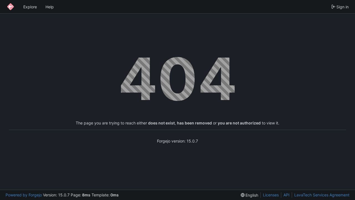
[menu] (249, 195)
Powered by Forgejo (24, 194)
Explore (30, 6)
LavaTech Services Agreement (321, 194)
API (286, 194)
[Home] (10, 7)
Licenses (271, 194)
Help (49, 6)
